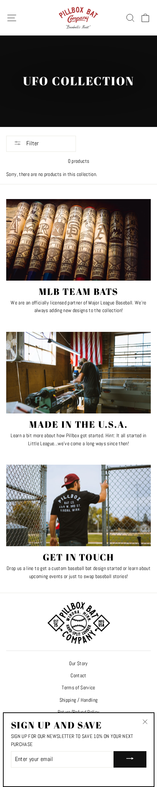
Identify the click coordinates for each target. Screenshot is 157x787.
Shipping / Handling (78, 700)
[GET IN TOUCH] (78, 505)
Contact (78, 675)
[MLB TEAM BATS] (78, 240)
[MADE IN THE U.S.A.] (78, 372)
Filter (32, 143)
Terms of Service (78, 688)
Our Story (78, 663)
